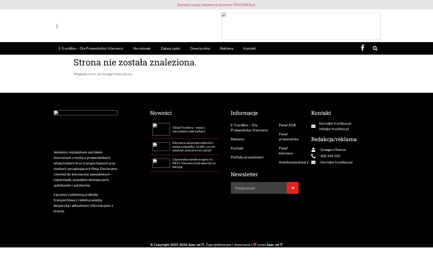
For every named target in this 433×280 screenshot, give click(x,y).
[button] (375, 48)
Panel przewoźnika (288, 136)
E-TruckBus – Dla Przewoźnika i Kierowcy (91, 48)
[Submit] (293, 188)
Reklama (226, 48)
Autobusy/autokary (289, 162)
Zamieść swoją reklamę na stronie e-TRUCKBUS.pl (216, 5)
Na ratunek (142, 48)
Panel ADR (287, 125)
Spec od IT (196, 244)
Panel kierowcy (286, 150)
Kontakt (249, 48)
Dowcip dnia (200, 48)
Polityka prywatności (247, 157)
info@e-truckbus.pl (334, 129)
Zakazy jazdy (170, 48)
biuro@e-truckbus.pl (335, 123)
